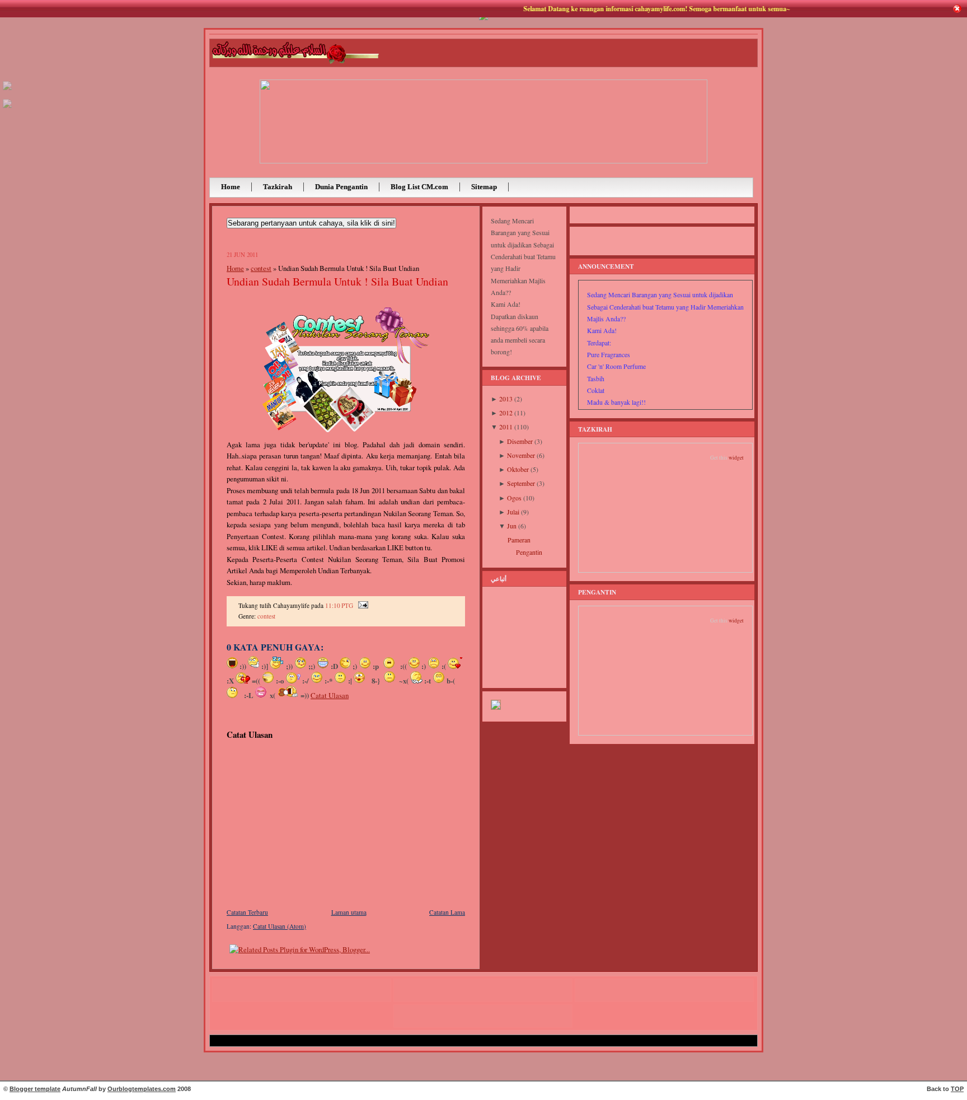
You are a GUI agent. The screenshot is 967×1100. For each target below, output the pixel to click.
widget (736, 457)
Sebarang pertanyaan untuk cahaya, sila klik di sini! (311, 223)
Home (235, 268)
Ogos (514, 498)
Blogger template (35, 1088)
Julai (513, 512)
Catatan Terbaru (247, 912)
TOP (957, 1088)
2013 (506, 399)
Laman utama (349, 912)
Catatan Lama (447, 912)
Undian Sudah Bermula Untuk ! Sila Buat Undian (337, 281)
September (521, 483)
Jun (512, 526)
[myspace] (7, 90)
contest (261, 268)
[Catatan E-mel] (361, 605)
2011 (506, 427)
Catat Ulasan (330, 695)
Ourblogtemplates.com (141, 1088)
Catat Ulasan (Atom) (279, 926)
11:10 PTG (339, 605)
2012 (506, 413)
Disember (520, 441)
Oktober (518, 469)
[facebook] (7, 108)
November (521, 455)
